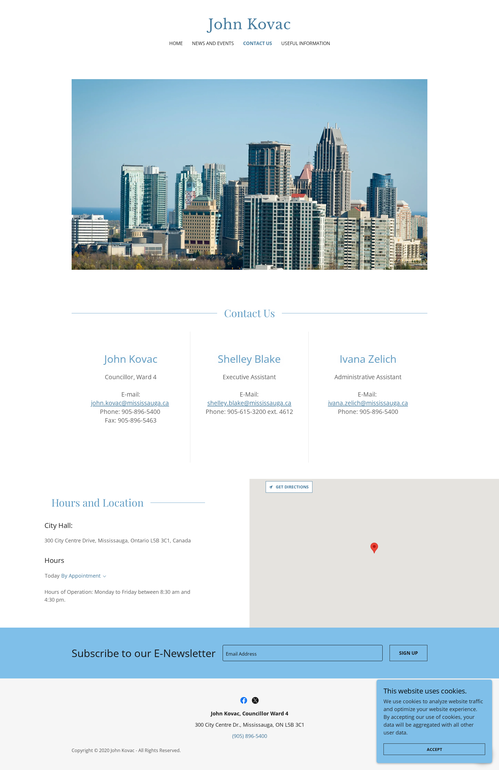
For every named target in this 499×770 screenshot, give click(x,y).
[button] (103, 576)
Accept (434, 749)
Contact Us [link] (257, 43)
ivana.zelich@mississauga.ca (368, 403)
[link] (249, 27)
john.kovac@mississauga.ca (130, 403)
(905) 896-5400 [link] (249, 735)
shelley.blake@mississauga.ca (249, 403)
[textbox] (303, 653)
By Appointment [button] (80, 575)
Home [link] (176, 43)
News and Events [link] (213, 43)
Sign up (408, 653)
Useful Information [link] (305, 43)
